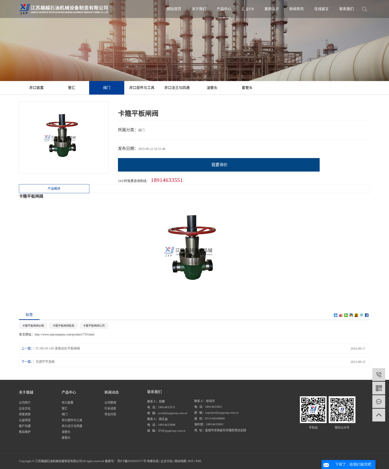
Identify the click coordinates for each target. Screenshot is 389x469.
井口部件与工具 (141, 88)
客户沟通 (25, 426)
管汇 (71, 88)
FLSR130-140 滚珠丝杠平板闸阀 (58, 348)
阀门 (106, 88)
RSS (190, 461)
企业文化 (25, 408)
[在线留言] (378, 401)
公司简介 (25, 402)
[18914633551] (378, 374)
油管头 (212, 88)
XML (198, 461)
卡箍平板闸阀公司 (94, 325)
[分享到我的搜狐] (356, 315)
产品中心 (224, 9)
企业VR (248, 9)
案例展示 (272, 9)
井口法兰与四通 (177, 88)
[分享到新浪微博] (341, 315)
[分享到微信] (346, 315)
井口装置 (36, 88)
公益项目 (25, 420)
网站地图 (180, 461)
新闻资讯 (296, 9)
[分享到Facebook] (367, 315)
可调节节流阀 (45, 361)
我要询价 (219, 165)
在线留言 (321, 9)
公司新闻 (110, 402)
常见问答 (110, 414)
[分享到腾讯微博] (362, 315)
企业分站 (166, 461)
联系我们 (346, 9)
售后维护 (25, 431)
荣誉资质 (25, 414)
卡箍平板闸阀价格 (33, 325)
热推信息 (153, 461)
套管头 (247, 88)
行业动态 (110, 408)
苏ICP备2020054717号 (131, 461)
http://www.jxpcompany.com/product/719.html (64, 334)
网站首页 (174, 9)
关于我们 (199, 9)
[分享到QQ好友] (351, 315)
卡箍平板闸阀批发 (63, 325)
